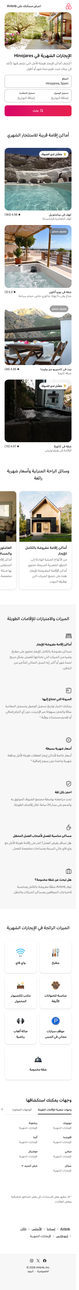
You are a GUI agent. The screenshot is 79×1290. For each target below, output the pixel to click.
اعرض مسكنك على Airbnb (24, 6)
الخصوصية (43, 1271)
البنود (30, 1271)
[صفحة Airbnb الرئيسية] (69, 6)
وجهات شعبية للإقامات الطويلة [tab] (55, 1109)
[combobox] (38, 83)
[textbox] (54, 98)
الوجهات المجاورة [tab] (22, 1109)
